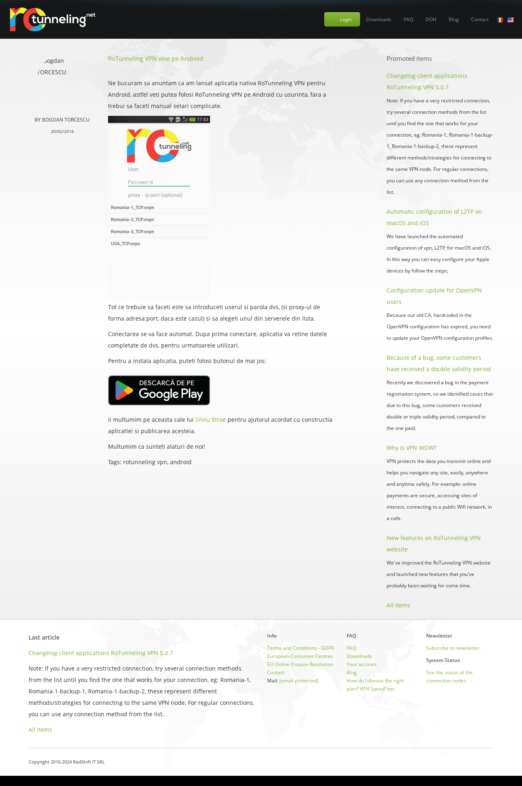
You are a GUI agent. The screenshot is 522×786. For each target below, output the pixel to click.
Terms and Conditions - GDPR (300, 647)
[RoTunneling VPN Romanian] (500, 19)
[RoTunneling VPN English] (510, 19)
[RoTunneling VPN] (52, 19)
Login (346, 19)
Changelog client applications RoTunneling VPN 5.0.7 (101, 653)
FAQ (408, 19)
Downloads (379, 19)
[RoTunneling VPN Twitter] (490, 762)
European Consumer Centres (300, 656)
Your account (361, 664)
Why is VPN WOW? (411, 448)
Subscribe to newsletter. (453, 647)
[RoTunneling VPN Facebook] (470, 762)
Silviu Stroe (210, 419)
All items (398, 605)
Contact (480, 19)
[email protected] (299, 680)
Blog (454, 19)
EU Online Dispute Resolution (300, 664)
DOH (430, 19)
